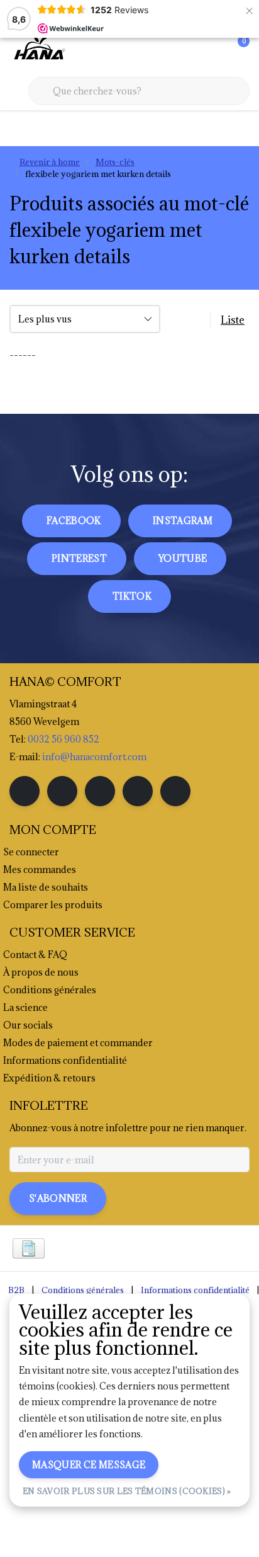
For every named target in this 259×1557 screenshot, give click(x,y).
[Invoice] (29, 1248)
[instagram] (62, 791)
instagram (182, 521)
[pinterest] (100, 791)
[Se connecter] (190, 50)
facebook (74, 521)
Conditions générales (82, 1290)
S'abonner (58, 1198)
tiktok (132, 596)
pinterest (79, 558)
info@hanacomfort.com (94, 757)
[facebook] (24, 791)
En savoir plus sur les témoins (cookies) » (127, 1491)
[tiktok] (175, 791)
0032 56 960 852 (63, 739)
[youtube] (138, 791)
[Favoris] (214, 50)
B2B (16, 1290)
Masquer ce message (88, 1465)
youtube (182, 558)
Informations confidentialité (195, 1290)
